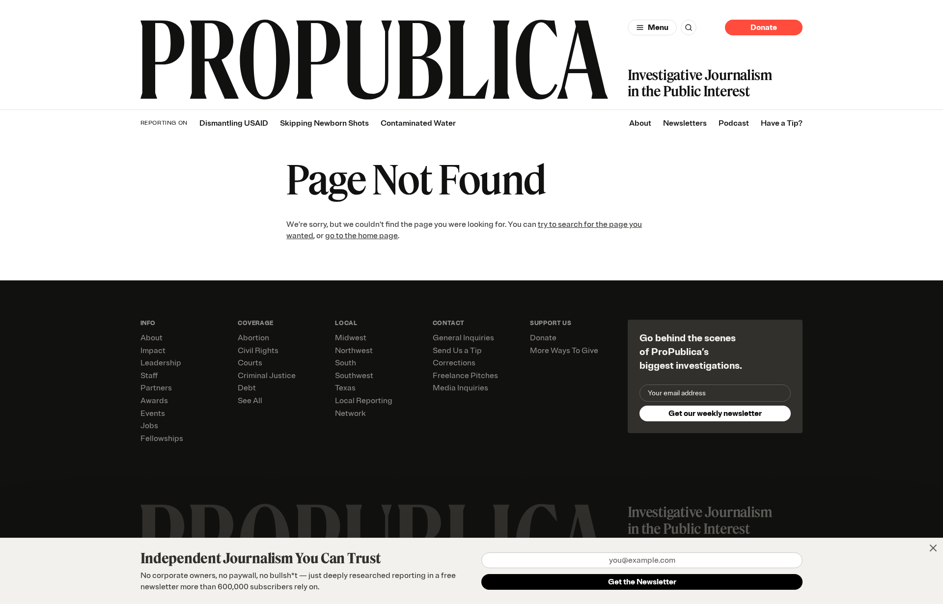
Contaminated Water (418, 123)
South (345, 363)
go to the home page (361, 236)
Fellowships (161, 438)
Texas (345, 388)
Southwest (354, 376)
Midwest (350, 338)
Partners (156, 388)
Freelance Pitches (465, 376)
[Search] (688, 27)
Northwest (354, 351)
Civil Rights (258, 351)
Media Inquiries (460, 388)
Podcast (734, 123)
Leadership (160, 363)
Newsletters (685, 123)
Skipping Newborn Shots (324, 123)
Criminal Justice (267, 376)
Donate (763, 27)
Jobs (149, 426)
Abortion (253, 338)
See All (250, 401)
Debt (247, 388)
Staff (149, 376)
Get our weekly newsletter (715, 413)
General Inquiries (463, 338)
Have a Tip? (782, 123)
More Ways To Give (564, 351)
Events (152, 413)
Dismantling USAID (233, 123)
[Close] (933, 548)
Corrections (454, 363)
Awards (154, 401)
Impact (153, 351)
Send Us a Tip (457, 351)
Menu (658, 27)
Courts (250, 363)
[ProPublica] (374, 60)
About (640, 123)
